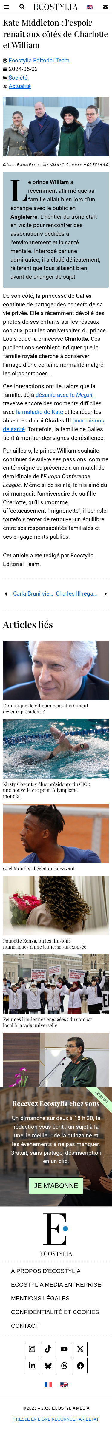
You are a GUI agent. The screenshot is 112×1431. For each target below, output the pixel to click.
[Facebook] (80, 1365)
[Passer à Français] (48, 1384)
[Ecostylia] (56, 1229)
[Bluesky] (48, 1365)
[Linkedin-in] (32, 1365)
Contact (25, 1326)
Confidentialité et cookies (55, 1312)
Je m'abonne (56, 1185)
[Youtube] (64, 1349)
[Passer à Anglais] (89, 6)
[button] (6, 6)
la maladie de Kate (39, 411)
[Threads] (64, 1365)
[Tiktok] (48, 1349)
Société (18, 77)
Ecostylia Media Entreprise (56, 1285)
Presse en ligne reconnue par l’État (56, 1419)
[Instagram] (32, 1349)
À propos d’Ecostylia (46, 1271)
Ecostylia (56, 1253)
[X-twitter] (80, 1349)
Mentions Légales (40, 1298)
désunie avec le (64, 394)
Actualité (20, 86)
